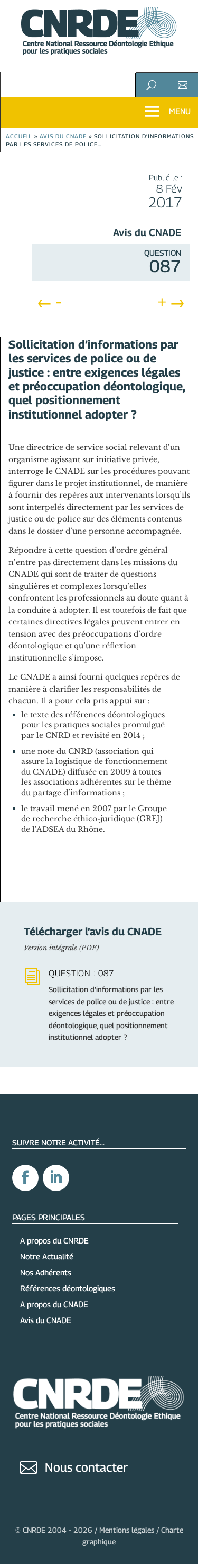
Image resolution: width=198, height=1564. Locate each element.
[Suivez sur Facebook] (25, 1178)
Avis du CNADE (63, 136)
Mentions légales (126, 1529)
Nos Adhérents (45, 1272)
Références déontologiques (67, 1288)
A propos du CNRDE (54, 1240)
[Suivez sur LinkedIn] (56, 1178)
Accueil (19, 136)
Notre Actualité (46, 1256)
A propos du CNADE (54, 1304)
